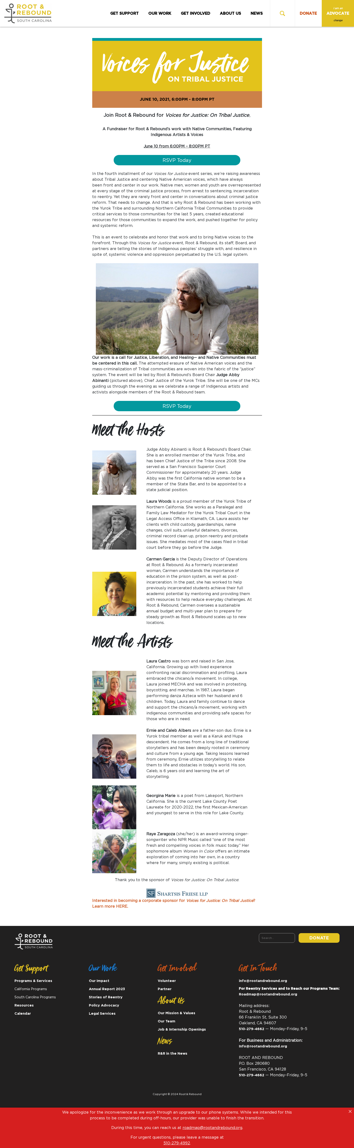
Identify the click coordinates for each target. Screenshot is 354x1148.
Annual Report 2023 (107, 989)
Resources (24, 1005)
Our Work (159, 13)
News (257, 13)
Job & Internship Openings (182, 1029)
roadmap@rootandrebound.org (212, 1128)
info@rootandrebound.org (263, 981)
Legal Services (102, 1013)
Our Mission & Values (176, 1013)
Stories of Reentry (106, 997)
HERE (121, 906)
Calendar (22, 1013)
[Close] (350, 1111)
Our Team (166, 1021)
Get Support (124, 13)
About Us (230, 13)
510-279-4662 (251, 1029)
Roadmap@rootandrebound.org (268, 994)
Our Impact (99, 981)
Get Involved (195, 13)
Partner (164, 989)
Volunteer (167, 981)
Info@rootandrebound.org (263, 1046)
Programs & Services (33, 981)
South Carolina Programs (35, 997)
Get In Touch (258, 970)
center (129, 185)
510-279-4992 (177, 1143)
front (108, 185)
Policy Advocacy (104, 1005)
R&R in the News (172, 1053)
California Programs (30, 989)
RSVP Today (177, 160)
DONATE (308, 13)
